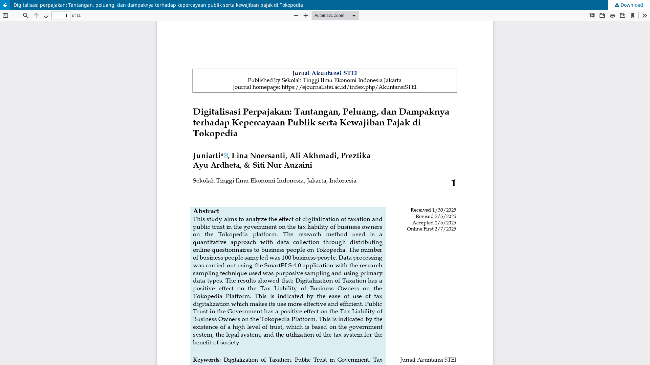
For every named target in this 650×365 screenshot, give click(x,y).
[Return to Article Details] (5, 5)
